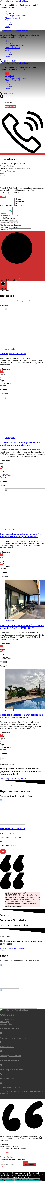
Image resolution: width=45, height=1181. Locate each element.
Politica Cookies (6, 1024)
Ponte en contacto (6, 948)
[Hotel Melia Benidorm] (18, 1008)
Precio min (4, 216)
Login (25, 1162)
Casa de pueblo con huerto (13, 353)
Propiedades (9, 14)
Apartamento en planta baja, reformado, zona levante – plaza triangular (20, 443)
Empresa (8, 22)
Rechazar (18, 1180)
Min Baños (4, 227)
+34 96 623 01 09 (7, 1078)
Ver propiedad (10, 349)
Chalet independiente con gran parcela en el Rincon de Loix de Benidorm (21, 716)
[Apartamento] (20, 201)
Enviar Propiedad (6, 779)
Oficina (8, 102)
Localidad (4, 214)
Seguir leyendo (10, 106)
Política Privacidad (7, 1019)
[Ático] (20, 203)
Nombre (3, 166)
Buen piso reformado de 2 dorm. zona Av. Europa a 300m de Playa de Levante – (20, 535)
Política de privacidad (31, 1180)
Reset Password (29, 1164)
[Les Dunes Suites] (9, 988)
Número (3, 171)
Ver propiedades (20, 948)
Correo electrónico (7, 168)
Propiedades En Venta (18, 16)
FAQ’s (7, 27)
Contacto (8, 24)
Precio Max (4, 218)
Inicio (7, 11)
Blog (7, 20)
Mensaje (3, 173)
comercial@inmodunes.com (10, 837)
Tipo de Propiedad (7, 205)
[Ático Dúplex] (20, 205)
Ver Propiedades (20, 779)
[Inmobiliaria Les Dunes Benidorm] (14, 1)
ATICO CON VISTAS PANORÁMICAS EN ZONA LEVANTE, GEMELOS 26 (22, 626)
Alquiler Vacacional (12, 18)
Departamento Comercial (12, 828)
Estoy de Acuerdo (7, 1180)
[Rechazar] (41, 1180)
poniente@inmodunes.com (10, 1087)
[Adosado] (20, 199)
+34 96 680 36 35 (9, 61)
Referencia (4, 230)
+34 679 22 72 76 (7, 833)
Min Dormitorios (6, 225)
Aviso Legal (4, 1022)
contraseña (4, 1159)
